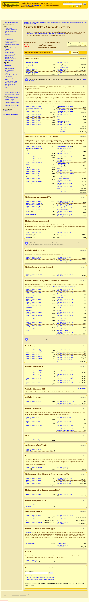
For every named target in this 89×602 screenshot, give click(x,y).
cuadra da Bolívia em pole (33, 120)
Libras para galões (9, 100)
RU (79, 6)
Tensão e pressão (9, 68)
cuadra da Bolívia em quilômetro (32, 63)
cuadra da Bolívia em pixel (64, 481)
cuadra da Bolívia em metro (34, 66)
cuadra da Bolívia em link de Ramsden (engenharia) (64, 205)
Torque (7, 79)
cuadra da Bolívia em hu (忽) (65, 382)
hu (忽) (72, 391)
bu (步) (44, 391)
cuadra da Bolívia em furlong (33, 114)
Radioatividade (8, 89)
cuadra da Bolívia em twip (64, 483)
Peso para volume (9, 52)
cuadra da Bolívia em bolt (33, 116)
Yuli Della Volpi (23, 595)
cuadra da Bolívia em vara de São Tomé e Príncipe (65, 329)
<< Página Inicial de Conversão (10, 22)
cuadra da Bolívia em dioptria (34, 440)
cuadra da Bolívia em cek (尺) (34, 401)
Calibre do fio (8, 76)
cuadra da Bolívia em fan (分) (65, 403)
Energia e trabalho (9, 70)
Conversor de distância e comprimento (31, 5)
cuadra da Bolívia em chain (33, 118)
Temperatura (8, 36)
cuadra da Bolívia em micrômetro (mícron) (62, 66)
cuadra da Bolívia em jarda (65, 106)
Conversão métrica (9, 99)
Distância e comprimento (11, 29)
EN (72, 6)
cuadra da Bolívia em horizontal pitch (62, 468)
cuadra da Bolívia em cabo (64, 232)
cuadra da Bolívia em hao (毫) (65, 378)
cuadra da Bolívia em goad (33, 171)
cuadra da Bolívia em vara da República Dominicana (65, 289)
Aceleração (8, 65)
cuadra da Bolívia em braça (64, 236)
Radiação (7, 87)
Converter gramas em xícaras (12, 102)
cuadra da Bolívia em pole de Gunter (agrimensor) (34, 213)
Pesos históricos (9, 39)
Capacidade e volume (10, 31)
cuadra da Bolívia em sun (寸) (65, 353)
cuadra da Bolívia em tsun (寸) (65, 401)
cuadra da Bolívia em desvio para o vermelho (33, 516)
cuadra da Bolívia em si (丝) (64, 380)
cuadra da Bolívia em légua (33, 106)
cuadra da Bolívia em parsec (33, 518)
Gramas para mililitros (10, 104)
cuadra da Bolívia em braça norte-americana (64, 261)
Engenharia (6, 62)
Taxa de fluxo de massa (10, 84)
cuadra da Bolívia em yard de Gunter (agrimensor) (65, 201)
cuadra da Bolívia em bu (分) (65, 355)
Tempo (6, 64)
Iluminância (8, 86)
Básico (5, 26)
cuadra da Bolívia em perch (33, 124)
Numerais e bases (9, 55)
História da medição (10, 107)
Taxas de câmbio (9, 57)
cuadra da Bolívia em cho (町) (34, 352)
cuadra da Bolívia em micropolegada (62, 130)
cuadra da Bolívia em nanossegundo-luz (62, 542)
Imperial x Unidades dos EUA (12, 105)
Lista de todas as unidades (11, 97)
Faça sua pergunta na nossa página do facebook (40, 579)
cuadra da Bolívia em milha (34, 108)
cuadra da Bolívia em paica (33, 478)
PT (77, 6)
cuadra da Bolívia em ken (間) (34, 358)
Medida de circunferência (11, 74)
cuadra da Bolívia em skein (33, 155)
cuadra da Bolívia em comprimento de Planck (32, 561)
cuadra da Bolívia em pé (64, 109)
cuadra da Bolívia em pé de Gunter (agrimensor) (64, 215)
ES (74, 6)
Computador (7, 91)
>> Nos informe (7, 110)
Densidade (7, 67)
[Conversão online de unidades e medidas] (11, 4)
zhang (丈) (39, 391)
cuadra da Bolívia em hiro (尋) (34, 356)
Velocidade (8, 34)
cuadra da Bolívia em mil (63, 128)
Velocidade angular (9, 78)
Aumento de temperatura (11, 81)
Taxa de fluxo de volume (11, 82)
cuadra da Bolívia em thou (64, 190)
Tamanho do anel (9, 60)
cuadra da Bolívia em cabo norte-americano (64, 257)
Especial (6, 46)
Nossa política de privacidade (10, 114)
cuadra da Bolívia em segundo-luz (62, 522)
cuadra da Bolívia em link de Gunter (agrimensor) (64, 208)
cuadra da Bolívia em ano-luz (34, 522)
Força (6, 73)
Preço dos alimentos (10, 51)
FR (82, 6)
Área (6, 32)
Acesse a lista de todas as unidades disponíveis (40, 577)
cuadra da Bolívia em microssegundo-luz (31, 542)
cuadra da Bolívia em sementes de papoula (63, 177)
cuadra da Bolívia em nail (64, 151)
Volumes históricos (9, 42)
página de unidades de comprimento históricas (64, 286)
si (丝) (69, 391)
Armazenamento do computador (12, 92)
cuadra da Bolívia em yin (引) (34, 373)
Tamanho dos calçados (10, 58)
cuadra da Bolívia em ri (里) (33, 350)
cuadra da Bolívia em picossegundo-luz (62, 546)
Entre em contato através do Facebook (67, 339)
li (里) (31, 391)
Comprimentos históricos (11, 41)
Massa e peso (8, 28)
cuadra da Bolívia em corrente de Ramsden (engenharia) (34, 203)
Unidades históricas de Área (12, 44)
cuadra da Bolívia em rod (32, 122)
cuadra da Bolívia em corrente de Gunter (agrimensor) (34, 207)
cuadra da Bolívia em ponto (33, 483)
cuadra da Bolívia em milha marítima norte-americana (33, 257)
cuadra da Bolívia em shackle (34, 159)
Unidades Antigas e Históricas (11, 38)
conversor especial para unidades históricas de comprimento (46, 33)
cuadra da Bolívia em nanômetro (62, 70)
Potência (7, 71)
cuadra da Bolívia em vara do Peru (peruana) (65, 319)
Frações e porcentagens (11, 54)
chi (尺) (47, 391)
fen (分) (55, 391)
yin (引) (35, 391)
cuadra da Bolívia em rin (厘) (65, 357)
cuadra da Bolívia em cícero (33, 494)
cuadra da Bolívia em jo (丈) (33, 354)
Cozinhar (7, 49)
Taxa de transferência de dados (12, 94)
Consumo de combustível (11, 47)
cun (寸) (51, 391)
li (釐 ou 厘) (60, 391)
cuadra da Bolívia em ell (32, 173)
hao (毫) (65, 391)
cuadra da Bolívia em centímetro (32, 73)
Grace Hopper (28, 532)
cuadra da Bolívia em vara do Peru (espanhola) (65, 323)
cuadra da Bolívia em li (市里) (34, 370)
